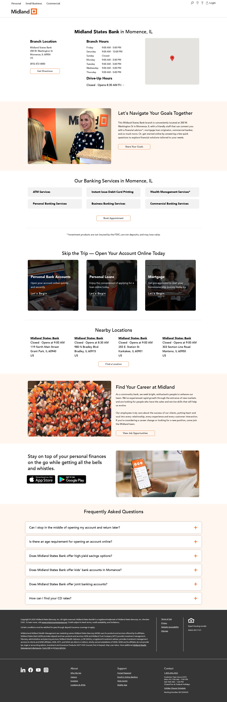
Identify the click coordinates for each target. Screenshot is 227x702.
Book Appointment (113, 218)
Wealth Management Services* (170, 192)
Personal (16, 3)
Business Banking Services (108, 204)
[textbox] (73, 622)
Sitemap (164, 631)
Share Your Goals (134, 146)
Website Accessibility (170, 627)
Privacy (164, 623)
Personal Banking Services (50, 204)
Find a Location (113, 364)
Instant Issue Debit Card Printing (112, 192)
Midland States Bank (44, 338)
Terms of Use (166, 619)
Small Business (34, 3)
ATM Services (41, 192)
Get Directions (45, 71)
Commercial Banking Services (169, 204)
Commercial (53, 3)
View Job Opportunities (135, 433)
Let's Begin (39, 294)
